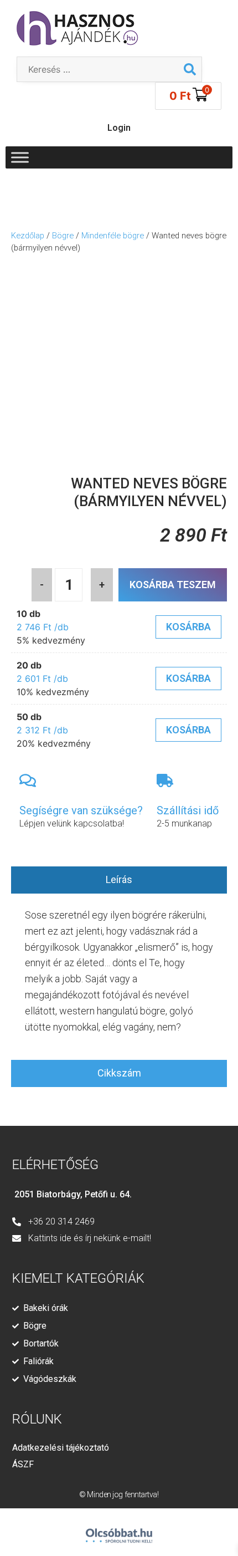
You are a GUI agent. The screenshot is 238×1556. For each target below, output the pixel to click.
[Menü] (20, 157)
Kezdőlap (27, 236)
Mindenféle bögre (112, 236)
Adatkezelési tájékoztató (60, 1447)
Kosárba (188, 626)
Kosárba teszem (173, 584)
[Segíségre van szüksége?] (27, 780)
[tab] (119, 880)
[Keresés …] (97, 69)
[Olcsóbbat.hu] (119, 1531)
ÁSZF (23, 1464)
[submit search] (189, 69)
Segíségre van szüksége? (81, 810)
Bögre (63, 236)
